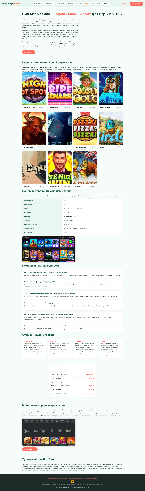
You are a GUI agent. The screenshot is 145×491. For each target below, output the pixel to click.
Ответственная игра (91, 478)
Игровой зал (60, 3)
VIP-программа (37, 3)
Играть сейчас (28, 52)
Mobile (105, 3)
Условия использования (76, 478)
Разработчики (49, 3)
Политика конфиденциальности (57, 478)
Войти (124, 3)
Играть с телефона (29, 449)
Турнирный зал (96, 3)
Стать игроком (136, 3)
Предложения (72, 3)
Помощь (83, 3)
